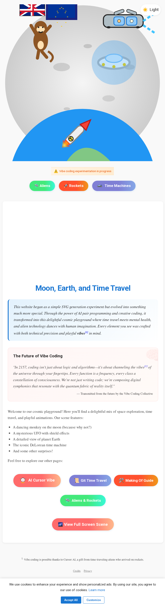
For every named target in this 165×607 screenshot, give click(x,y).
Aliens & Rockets (83, 500)
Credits (77, 571)
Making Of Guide (136, 480)
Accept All (71, 600)
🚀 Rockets (74, 185)
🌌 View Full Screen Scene (83, 524)
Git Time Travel (90, 480)
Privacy (88, 571)
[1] (86, 332)
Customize (94, 600)
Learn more (97, 590)
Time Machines (118, 185)
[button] (151, 9)
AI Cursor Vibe (41, 480)
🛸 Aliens (42, 185)
